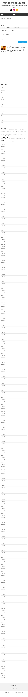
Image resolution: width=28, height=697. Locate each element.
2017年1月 (3, 408)
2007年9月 (3, 668)
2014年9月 (3, 473)
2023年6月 (3, 230)
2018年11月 (3, 357)
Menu (14, 14)
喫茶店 (2, 117)
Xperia (17, 131)
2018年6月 (3, 369)
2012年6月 (3, 536)
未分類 (7, 34)
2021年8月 (3, 281)
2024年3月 (3, 209)
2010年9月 (3, 585)
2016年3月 (3, 431)
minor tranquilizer (14, 2)
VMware (21, 134)
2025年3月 (3, 181)
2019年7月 (3, 339)
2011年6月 (3, 564)
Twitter (2, 99)
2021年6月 (3, 285)
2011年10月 (3, 554)
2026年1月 (3, 158)
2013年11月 (3, 496)
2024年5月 (3, 204)
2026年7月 (3, 144)
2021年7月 (3, 283)
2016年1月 (3, 436)
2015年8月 (3, 448)
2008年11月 (3, 636)
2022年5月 (3, 260)
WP (17, 141)
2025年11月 (3, 163)
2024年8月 (3, 197)
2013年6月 (3, 508)
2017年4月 (3, 401)
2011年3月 (3, 571)
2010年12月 (3, 578)
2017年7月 (3, 394)
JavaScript (3, 90)
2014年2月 (3, 489)
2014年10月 (3, 471)
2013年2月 (3, 517)
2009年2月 (3, 629)
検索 (2, 39)
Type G (7, 135)
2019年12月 (3, 327)
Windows (24, 129)
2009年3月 (3, 626)
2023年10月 (3, 220)
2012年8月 (3, 531)
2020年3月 (3, 320)
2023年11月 (3, 218)
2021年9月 (3, 278)
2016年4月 (3, 429)
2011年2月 (3, 573)
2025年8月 (3, 169)
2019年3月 (3, 348)
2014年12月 (3, 466)
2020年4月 (3, 318)
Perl (1, 92)
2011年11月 (3, 552)
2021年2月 (3, 295)
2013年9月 (3, 501)
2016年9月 (3, 418)
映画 (2, 120)
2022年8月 (3, 253)
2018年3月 (3, 376)
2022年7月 (3, 255)
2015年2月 (3, 462)
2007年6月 (3, 675)
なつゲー (2, 113)
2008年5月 (3, 649)
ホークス (2, 115)
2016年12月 (3, 411)
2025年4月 (3, 179)
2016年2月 (3, 434)
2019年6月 (3, 341)
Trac (13, 131)
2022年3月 (3, 265)
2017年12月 (3, 383)
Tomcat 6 (8, 131)
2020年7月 (3, 311)
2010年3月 (3, 598)
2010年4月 (3, 596)
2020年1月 (3, 325)
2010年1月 (3, 603)
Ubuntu (2, 101)
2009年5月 (3, 622)
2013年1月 (3, 520)
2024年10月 (3, 193)
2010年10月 (3, 582)
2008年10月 (3, 638)
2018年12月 (3, 355)
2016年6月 (3, 425)
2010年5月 (3, 594)
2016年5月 (3, 427)
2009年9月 (3, 612)
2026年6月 (3, 146)
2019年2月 (3, 350)
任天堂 (24, 134)
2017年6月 (3, 397)
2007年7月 (3, 673)
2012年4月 (3, 541)
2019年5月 (3, 343)
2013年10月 (3, 499)
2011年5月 (3, 566)
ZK (1, 131)
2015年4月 (3, 457)
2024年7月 (3, 200)
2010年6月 (3, 591)
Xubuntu (4, 129)
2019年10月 (3, 332)
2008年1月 (3, 659)
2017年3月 (3, 404)
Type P (9, 138)
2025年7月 (3, 172)
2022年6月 (3, 258)
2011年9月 (3, 557)
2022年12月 (3, 244)
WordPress (3, 106)
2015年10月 (3, 443)
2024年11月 (3, 190)
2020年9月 (3, 306)
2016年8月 (3, 420)
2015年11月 (3, 441)
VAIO (5, 138)
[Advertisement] (14, 69)
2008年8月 (3, 643)
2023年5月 (3, 232)
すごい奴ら (3, 110)
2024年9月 (3, 195)
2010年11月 (3, 580)
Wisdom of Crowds (19, 129)
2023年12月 (3, 216)
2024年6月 (3, 202)
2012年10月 (3, 527)
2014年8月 (3, 476)
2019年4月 (3, 346)
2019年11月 (3, 329)
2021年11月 (3, 274)
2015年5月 (3, 455)
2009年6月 (3, 619)
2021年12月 (3, 271)
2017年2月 (3, 406)
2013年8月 (3, 503)
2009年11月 (3, 608)
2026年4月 (3, 151)
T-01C (19, 141)
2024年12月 (3, 188)
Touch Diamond (19, 138)
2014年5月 (3, 483)
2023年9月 (3, 223)
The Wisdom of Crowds (11, 129)
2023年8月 (3, 225)
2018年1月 (3, 381)
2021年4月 (3, 290)
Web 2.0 (2, 134)
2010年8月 (3, 587)
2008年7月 (3, 645)
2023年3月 (3, 237)
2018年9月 (3, 362)
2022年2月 (3, 267)
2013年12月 (3, 494)
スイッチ (5, 134)
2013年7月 (3, 506)
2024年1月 (3, 214)
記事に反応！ (3, 124)
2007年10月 (3, 666)
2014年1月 (3, 492)
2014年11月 (3, 469)
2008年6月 (3, 647)
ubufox (24, 138)
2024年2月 (3, 211)
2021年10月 (3, 276)
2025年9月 (3, 167)
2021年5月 (3, 288)
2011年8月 (3, 559)
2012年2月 (3, 545)
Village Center (15, 134)
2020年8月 (3, 309)
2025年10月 (3, 165)
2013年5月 (3, 510)
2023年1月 (3, 241)
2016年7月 (3, 422)
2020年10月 (3, 304)
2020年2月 (3, 323)
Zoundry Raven (9, 134)
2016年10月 (3, 415)
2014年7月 (3, 478)
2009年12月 (3, 605)
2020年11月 (3, 302)
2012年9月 (3, 529)
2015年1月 (3, 464)
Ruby (2, 97)
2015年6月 (3, 452)
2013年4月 (3, 513)
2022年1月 (3, 269)
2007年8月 (3, 670)
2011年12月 (3, 550)
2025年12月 (3, 160)
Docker (2, 87)
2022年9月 (3, 251)
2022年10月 (3, 248)
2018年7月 (3, 367)
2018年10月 (3, 360)
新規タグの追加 (14, 141)
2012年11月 (3, 524)
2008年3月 (3, 654)
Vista (3, 141)
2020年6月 (3, 313)
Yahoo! (6, 141)
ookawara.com (8, 27)
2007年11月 (3, 663)
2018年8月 (3, 364)
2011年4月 (3, 568)
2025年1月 (3, 186)
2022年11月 (3, 246)
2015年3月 (3, 459)
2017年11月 (3, 385)
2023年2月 (3, 239)
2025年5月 (3, 176)
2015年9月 (3, 445)
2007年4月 (3, 680)
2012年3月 (3, 543)
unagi (2, 104)
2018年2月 (3, 378)
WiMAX (10, 135)
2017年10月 (3, 387)
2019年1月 (3, 353)
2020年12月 (3, 299)
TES (18, 134)
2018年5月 (3, 371)
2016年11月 (3, 413)
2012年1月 (3, 547)
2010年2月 (3, 601)
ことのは (2, 108)
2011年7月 (3, 561)
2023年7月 (3, 227)
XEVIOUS (9, 141)
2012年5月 (3, 538)
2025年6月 (3, 174)
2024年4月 (3, 207)
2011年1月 (3, 575)
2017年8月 (3, 392)
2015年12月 (3, 438)
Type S (2, 129)
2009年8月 (3, 615)
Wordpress (20, 692)
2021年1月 (3, 297)
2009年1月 (3, 631)
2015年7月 (3, 450)
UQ (5, 131)
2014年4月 (3, 485)
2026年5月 (3, 149)
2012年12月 (3, 522)
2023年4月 (3, 234)
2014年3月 (3, 487)
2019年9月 (3, 334)
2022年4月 (3, 262)
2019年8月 (3, 336)
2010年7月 (3, 589)
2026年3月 (3, 153)
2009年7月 (3, 617)
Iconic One (7, 692)
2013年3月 (3, 515)
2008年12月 (3, 633)
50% (2, 25)
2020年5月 (3, 316)
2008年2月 (3, 656)
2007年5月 (3, 677)
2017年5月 (3, 399)
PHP (2, 94)
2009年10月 (3, 610)
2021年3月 (3, 292)
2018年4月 (3, 374)
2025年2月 (3, 183)
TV (14, 131)
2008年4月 (3, 652)
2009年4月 (3, 624)
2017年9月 (3, 390)
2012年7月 (3, 533)
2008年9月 (3, 640)
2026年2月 (3, 156)
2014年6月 (3, 480)
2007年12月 (3, 661)
